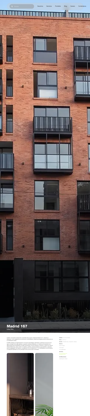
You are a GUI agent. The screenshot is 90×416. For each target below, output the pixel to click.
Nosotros (40, 6)
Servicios (49, 6)
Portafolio (58, 6)
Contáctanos (82, 6)
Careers (72, 6)
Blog (65, 6)
